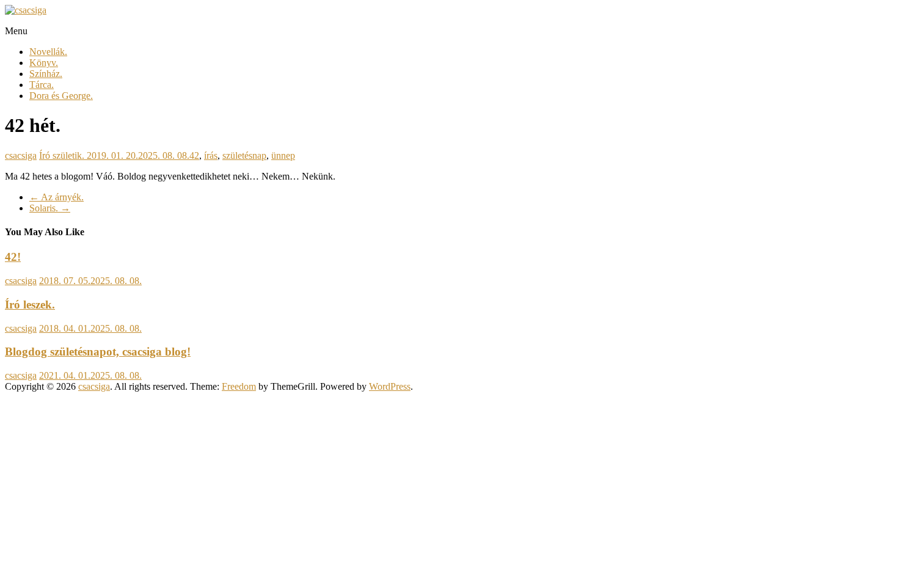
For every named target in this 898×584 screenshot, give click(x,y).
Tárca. (41, 84)
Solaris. (49, 208)
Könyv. (43, 62)
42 (194, 155)
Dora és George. (61, 95)
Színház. (45, 73)
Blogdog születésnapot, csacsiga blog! (98, 351)
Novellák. (48, 51)
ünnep (283, 155)
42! (13, 256)
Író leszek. (30, 304)
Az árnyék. (56, 197)
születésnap (244, 155)
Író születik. (61, 155)
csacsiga (21, 155)
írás (210, 155)
